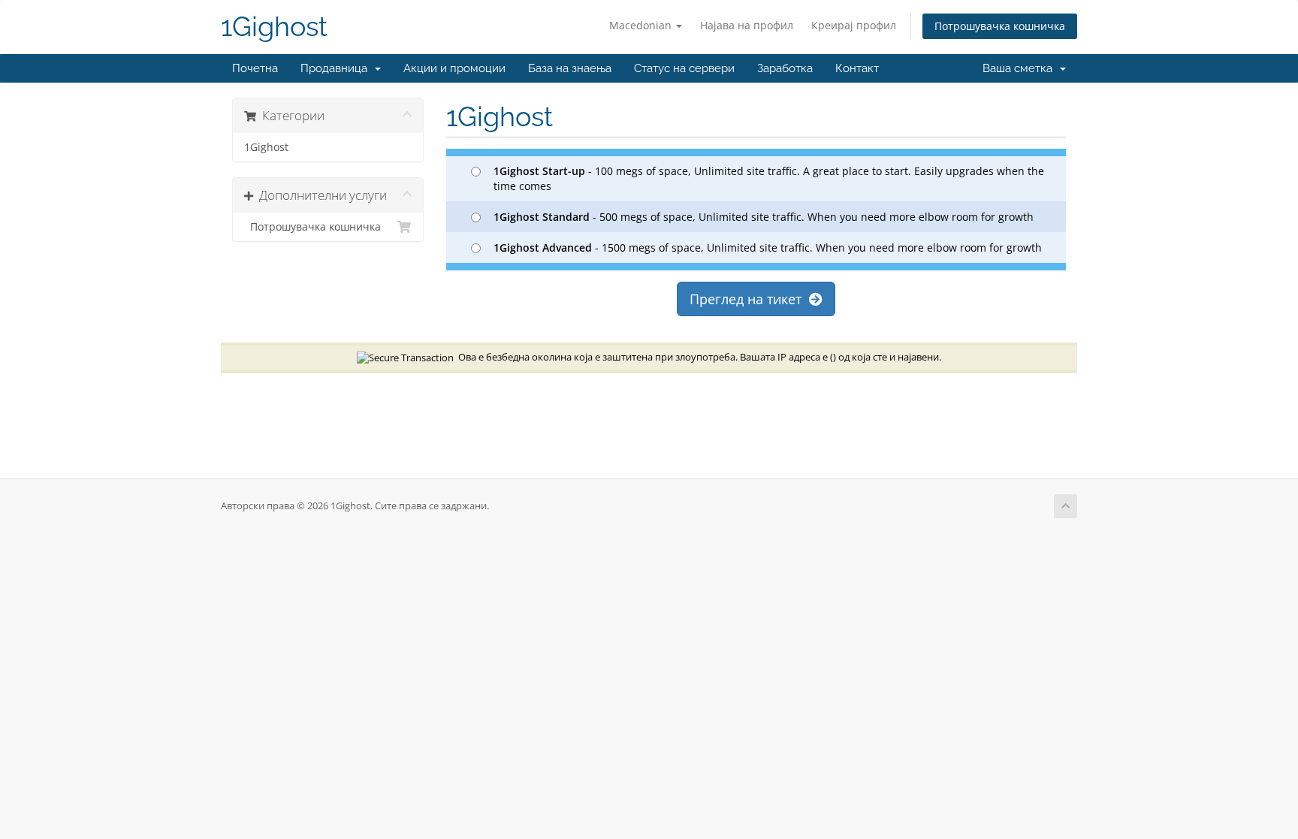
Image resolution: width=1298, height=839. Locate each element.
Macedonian (642, 25)
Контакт (857, 68)
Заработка (785, 68)
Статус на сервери (684, 68)
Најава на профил (746, 25)
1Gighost (274, 27)
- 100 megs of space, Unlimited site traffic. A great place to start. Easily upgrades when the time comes (769, 178)
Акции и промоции (454, 68)
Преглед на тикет (749, 299)
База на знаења (569, 68)
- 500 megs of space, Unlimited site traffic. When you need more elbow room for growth (764, 217)
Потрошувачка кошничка (999, 26)
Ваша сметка (1020, 68)
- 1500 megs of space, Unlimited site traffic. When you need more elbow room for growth (768, 247)
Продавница (336, 68)
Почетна (255, 68)
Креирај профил (853, 25)
